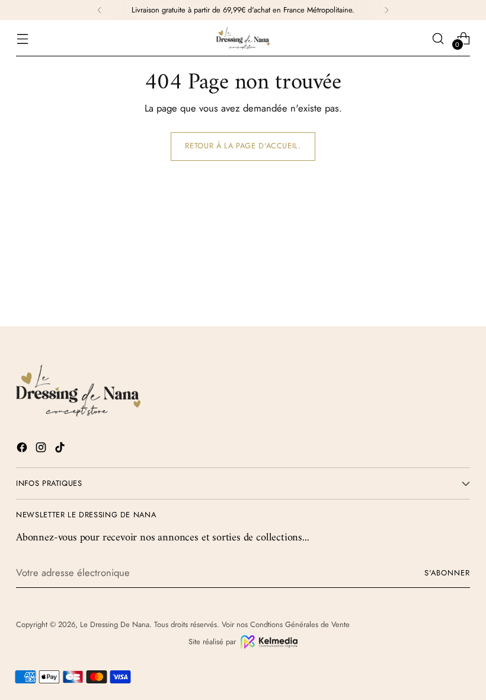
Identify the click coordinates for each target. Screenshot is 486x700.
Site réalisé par (212, 641)
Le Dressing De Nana (114, 624)
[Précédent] (100, 10)
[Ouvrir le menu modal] (22, 38)
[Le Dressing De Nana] (243, 38)
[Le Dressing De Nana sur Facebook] (23, 449)
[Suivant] (386, 10)
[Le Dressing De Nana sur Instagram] (42, 449)
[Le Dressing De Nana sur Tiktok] (61, 449)
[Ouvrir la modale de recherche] (438, 38)
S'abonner (447, 572)
